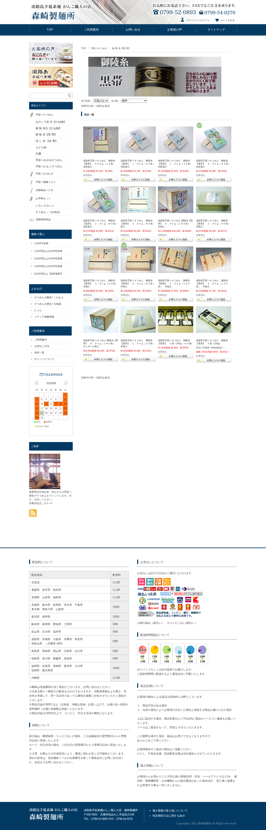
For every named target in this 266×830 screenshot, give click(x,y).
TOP (50, 29)
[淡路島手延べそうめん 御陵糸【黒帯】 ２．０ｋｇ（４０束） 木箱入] (213, 211)
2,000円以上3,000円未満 (48, 251)
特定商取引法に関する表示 (169, 815)
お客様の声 (174, 29)
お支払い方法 (41, 346)
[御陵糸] (100, 151)
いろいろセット (45, 205)
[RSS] (33, 515)
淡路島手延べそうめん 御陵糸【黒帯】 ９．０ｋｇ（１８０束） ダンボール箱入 (100, 343)
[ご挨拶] (44, 488)
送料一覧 (39, 352)
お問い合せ (133, 29)
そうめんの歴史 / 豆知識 (47, 303)
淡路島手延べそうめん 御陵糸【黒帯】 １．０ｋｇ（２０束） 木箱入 (139, 343)
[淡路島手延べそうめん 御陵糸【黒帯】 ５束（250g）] (213, 331)
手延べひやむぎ (44, 173)
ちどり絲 (41, 147)
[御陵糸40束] (213, 151)
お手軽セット (43, 198)
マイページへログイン (198, 20)
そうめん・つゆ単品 (48, 212)
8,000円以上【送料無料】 (48, 273)
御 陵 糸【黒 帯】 (46, 134)
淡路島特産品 (43, 219)
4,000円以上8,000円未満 (48, 266)
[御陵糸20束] (138, 151)
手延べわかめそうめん (49, 160)
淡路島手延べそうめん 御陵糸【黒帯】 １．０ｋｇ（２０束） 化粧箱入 (139, 163)
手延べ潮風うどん (46, 182)
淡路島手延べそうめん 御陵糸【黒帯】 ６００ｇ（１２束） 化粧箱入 (100, 163)
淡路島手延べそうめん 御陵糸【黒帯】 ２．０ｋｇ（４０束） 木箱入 (214, 223)
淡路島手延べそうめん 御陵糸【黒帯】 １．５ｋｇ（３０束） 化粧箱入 (176, 163)
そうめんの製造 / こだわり (49, 297)
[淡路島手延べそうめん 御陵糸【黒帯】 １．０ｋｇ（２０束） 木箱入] (138, 331)
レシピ (38, 310)
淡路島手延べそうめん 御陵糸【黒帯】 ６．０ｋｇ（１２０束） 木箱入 (212, 283)
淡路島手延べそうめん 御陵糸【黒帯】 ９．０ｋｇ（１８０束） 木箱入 (175, 223)
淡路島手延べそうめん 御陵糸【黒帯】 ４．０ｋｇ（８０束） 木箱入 (139, 283)
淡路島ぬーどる (44, 190)
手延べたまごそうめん (49, 166)
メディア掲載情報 (44, 316)
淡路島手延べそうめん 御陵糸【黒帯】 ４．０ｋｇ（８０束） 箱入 (139, 223)
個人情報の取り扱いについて (170, 810)
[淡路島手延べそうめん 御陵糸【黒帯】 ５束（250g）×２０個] (175, 331)
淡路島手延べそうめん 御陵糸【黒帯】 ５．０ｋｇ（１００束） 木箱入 (174, 283)
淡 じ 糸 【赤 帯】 (47, 140)
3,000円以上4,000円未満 (48, 258)
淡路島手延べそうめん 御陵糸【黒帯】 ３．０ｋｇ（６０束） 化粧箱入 (101, 223)
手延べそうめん (99, 48)
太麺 (38, 153)
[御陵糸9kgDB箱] (100, 331)
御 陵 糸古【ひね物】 (49, 128)
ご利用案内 (91, 29)
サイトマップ (216, 29)
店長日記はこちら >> (41, 503)
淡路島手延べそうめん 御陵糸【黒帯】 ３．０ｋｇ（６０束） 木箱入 (101, 283)
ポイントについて (44, 359)
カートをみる (227, 20)
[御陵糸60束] (100, 211)
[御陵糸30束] (175, 151)
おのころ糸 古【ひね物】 (51, 121)
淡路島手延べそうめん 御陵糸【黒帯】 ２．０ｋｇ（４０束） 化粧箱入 (214, 163)
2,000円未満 (41, 243)
